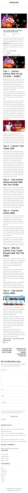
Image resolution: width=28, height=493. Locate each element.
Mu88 (14, 50)
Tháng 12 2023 (4, 458)
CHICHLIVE (14, 3)
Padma (10, 490)
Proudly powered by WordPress (14, 488)
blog (2, 467)
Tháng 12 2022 (4, 460)
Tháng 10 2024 (4, 456)
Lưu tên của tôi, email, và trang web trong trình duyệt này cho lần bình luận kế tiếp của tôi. (13, 411)
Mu (7, 55)
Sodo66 (11, 50)
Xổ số (2, 482)
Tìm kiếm (3, 419)
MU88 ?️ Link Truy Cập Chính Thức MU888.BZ (12, 433)
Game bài (3, 469)
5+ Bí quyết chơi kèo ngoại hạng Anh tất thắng (7, 350)
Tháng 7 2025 (4, 454)
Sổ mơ (2, 478)
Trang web (3, 402)
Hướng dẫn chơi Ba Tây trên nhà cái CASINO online (14, 441)
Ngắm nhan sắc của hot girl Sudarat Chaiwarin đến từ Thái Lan (21, 352)
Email (3, 395)
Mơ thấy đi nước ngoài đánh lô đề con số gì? (12, 439)
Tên (2, 389)
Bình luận (4, 369)
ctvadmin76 (6, 35)
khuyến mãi (4, 471)
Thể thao (3, 480)
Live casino (4, 473)
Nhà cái (6, 342)
